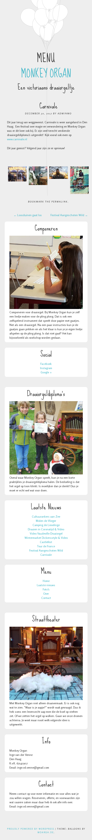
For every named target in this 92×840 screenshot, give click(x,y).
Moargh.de (46, 832)
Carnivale (46, 554)
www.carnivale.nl (17, 139)
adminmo (65, 113)
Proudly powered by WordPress (30, 829)
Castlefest (46, 542)
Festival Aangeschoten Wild (69, 215)
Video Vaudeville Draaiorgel (46, 533)
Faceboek (46, 364)
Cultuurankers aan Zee (46, 516)
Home (46, 581)
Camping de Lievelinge (46, 525)
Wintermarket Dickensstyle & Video (46, 537)
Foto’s (46, 589)
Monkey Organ (46, 73)
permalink (59, 201)
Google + (46, 372)
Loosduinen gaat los (28, 215)
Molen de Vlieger (46, 521)
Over (46, 593)
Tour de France (46, 546)
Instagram (46, 368)
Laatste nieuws (46, 585)
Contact (46, 598)
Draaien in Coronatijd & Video (46, 529)
